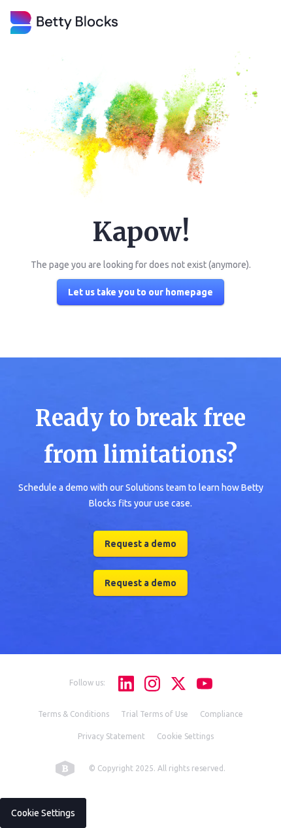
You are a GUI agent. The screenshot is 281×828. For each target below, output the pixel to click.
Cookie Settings (185, 736)
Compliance (221, 714)
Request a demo (156, 802)
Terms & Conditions (73, 714)
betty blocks (65, 768)
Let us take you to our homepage (140, 292)
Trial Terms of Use (154, 714)
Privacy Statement (111, 736)
